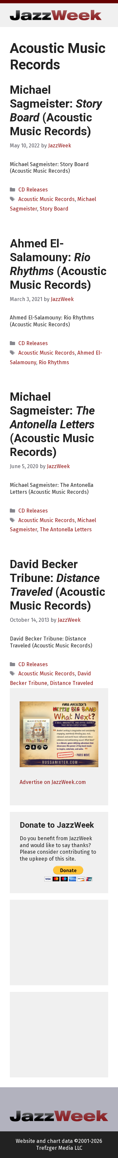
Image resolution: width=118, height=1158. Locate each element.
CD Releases (33, 190)
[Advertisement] (59, 942)
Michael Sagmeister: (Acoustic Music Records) (56, 110)
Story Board (54, 209)
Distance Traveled (71, 683)
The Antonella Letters (66, 529)
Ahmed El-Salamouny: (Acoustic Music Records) (58, 264)
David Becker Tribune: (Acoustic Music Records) (57, 585)
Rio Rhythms (54, 362)
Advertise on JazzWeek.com (53, 782)
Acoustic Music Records (46, 199)
